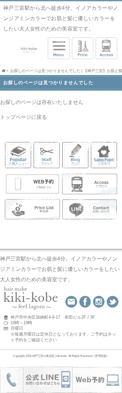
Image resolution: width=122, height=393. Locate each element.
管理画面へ (102, 356)
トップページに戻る (23, 117)
